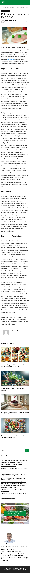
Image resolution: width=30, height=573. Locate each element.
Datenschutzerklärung (18, 568)
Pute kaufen (10, 59)
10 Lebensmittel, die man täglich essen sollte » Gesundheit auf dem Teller (13, 436)
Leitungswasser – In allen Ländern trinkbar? (13, 472)
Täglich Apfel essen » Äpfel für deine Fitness (13, 493)
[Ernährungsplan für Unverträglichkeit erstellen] (15, 503)
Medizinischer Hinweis (16, 569)
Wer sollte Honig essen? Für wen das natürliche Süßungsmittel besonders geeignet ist (13, 365)
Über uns (24, 569)
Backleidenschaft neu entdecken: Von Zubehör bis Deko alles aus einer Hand (14, 475)
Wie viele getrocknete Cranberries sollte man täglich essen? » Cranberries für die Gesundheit (15, 413)
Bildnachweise (6, 569)
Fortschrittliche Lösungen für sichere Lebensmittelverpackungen (11, 465)
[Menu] (3, 2)
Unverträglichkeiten (5, 7)
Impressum (9, 568)
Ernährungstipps (5, 10)
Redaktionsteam (10, 20)
